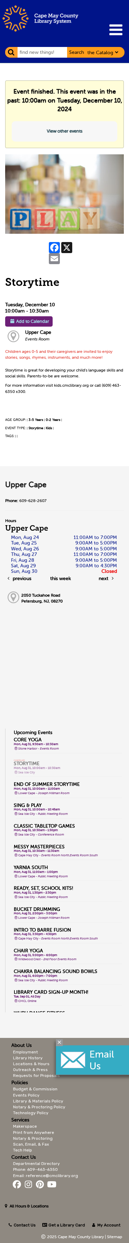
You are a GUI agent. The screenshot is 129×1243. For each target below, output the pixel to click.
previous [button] (21, 578)
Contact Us (25, 1225)
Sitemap (114, 1236)
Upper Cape (38, 332)
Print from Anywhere (33, 1132)
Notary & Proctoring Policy (39, 1107)
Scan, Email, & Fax (31, 1144)
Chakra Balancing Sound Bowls (55, 971)
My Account (108, 1225)
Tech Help (22, 1150)
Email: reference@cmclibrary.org (45, 1175)
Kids (49, 428)
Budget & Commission (35, 1089)
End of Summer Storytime (47, 784)
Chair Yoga (28, 950)
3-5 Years (36, 419)
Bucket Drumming (37, 909)
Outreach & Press (30, 1069)
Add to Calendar (32, 321)
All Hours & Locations (29, 1205)
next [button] (104, 578)
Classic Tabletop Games (44, 826)
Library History (28, 1058)
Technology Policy (31, 1112)
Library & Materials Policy (38, 1101)
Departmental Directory (36, 1163)
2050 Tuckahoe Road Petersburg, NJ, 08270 (42, 598)
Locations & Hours (31, 1063)
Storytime (36, 428)
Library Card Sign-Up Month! (51, 992)
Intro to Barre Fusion (42, 930)
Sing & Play (28, 805)
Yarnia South (31, 867)
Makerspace (25, 1126)
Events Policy (26, 1095)
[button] (115, 30)
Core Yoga (28, 739)
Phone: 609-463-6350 (35, 1169)
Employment (25, 1052)
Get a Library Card (66, 1225)
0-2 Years (53, 419)
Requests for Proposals (36, 1075)
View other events (65, 131)
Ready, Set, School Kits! (43, 888)
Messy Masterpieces (39, 847)
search (76, 52)
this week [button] (60, 578)
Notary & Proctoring (33, 1138)
